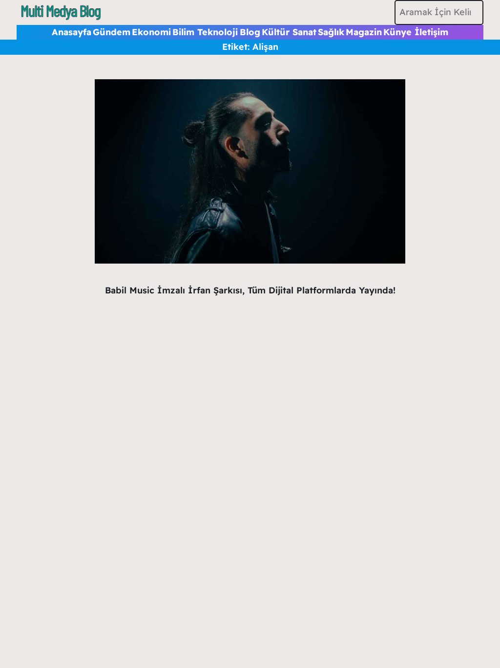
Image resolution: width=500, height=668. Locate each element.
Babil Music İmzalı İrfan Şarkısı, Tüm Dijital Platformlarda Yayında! (250, 290)
